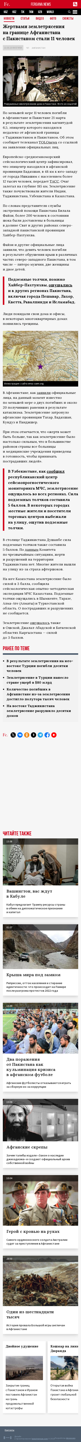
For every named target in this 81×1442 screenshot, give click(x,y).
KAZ (6, 12)
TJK (22, 12)
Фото (53, 19)
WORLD (50, 12)
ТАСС (54, 181)
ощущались (60, 285)
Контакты (9, 1430)
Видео (40, 19)
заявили (44, 393)
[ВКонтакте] (20, 735)
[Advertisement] (40, 787)
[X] (13, 735)
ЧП (27, 47)
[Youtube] (54, 735)
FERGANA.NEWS (41, 4)
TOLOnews (48, 142)
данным (31, 549)
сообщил (56, 471)
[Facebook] (47, 735)
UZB (40, 12)
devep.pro (70, 1438)
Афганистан (38, 47)
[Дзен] (33, 735)
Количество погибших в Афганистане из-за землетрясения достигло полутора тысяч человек (38, 694)
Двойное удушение (22, 1346)
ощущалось (40, 623)
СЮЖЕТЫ (68, 19)
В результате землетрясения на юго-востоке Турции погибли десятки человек (40, 666)
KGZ (14, 12)
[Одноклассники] (26, 735)
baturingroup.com (40, 1439)
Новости (9, 19)
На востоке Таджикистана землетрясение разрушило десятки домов (39, 711)
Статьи (25, 19)
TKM (31, 12)
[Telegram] (40, 735)
